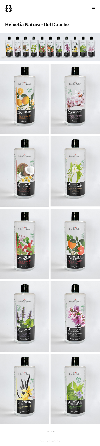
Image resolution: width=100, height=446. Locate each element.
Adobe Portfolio (54, 441)
